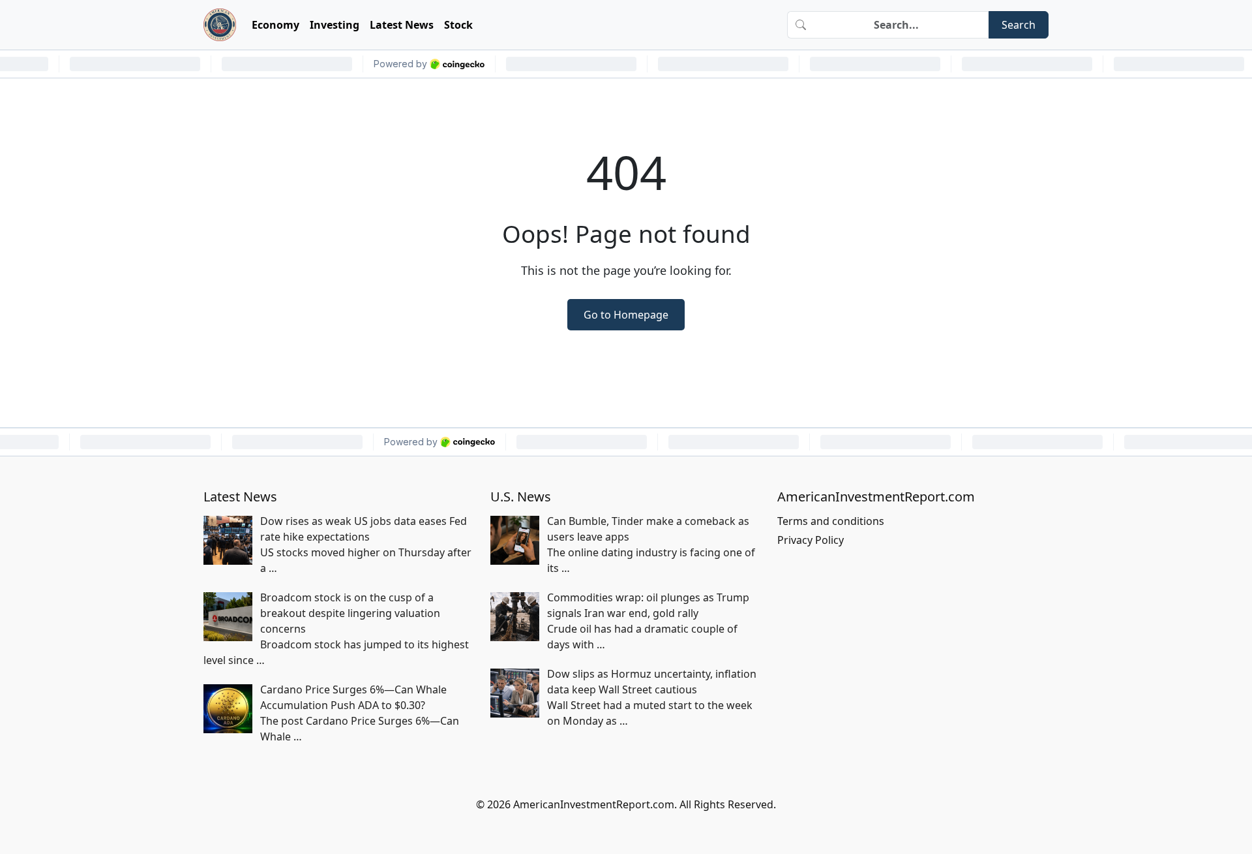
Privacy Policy (810, 540)
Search (1019, 25)
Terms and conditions (830, 521)
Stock (458, 25)
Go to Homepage (626, 315)
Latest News (402, 25)
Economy (275, 25)
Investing (334, 25)
